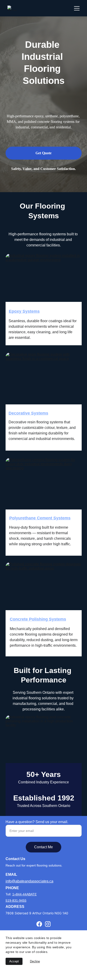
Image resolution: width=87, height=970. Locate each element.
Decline (35, 961)
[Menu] (77, 8)
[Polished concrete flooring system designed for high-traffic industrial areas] (44, 592)
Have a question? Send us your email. (37, 822)
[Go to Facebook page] (39, 924)
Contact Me (43, 847)
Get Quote (43, 153)
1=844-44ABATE (24, 894)
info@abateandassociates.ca (29, 881)
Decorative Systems (28, 413)
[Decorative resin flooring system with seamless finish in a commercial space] (44, 382)
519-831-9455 (16, 900)
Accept (14, 961)
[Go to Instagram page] (48, 924)
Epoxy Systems (24, 311)
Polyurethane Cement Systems (40, 518)
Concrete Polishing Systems (38, 619)
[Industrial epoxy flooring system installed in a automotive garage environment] (44, 284)
